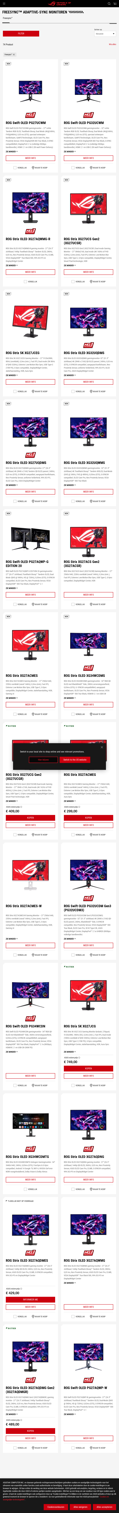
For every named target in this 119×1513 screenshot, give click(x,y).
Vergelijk (22, 168)
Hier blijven (43, 759)
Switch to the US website (74, 759)
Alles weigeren (80, 1507)
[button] (4, 3)
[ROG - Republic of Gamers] (59, 3)
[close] (102, 747)
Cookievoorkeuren (55, 1507)
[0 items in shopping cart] (115, 3)
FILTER (21, 33)
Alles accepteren (104, 1507)
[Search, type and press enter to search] (109, 3)
